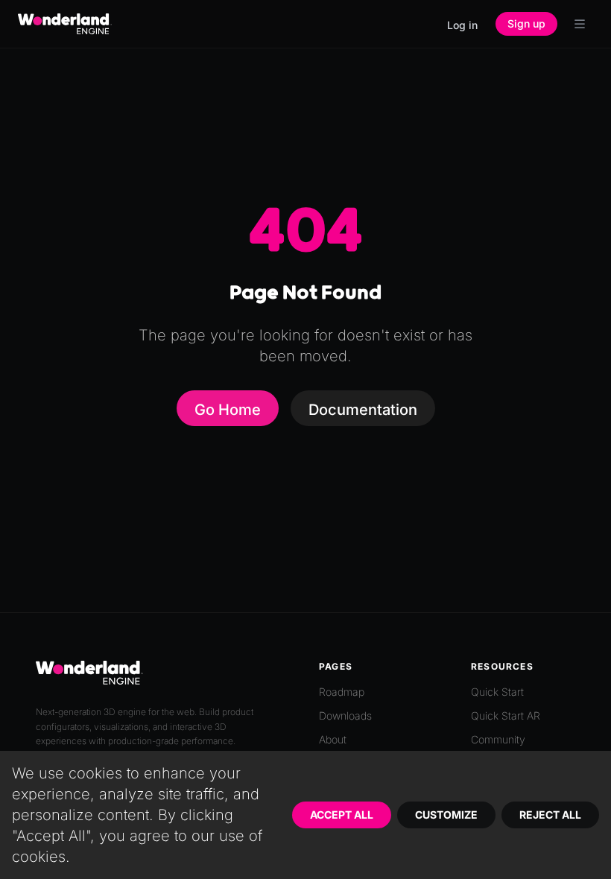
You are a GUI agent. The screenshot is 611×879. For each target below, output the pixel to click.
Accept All (341, 814)
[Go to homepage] (65, 23)
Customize (446, 814)
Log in (462, 25)
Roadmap (341, 691)
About (332, 739)
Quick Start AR (505, 715)
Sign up (526, 23)
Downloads (345, 715)
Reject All (550, 814)
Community (498, 739)
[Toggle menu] (579, 23)
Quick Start (497, 691)
